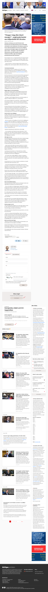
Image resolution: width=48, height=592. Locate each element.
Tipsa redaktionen (16, 254)
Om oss (42, 573)
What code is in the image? (18, 276)
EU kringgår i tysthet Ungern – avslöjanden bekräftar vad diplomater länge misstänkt (23, 472)
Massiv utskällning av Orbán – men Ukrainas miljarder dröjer (22, 490)
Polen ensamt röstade (41, 332)
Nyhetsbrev (36, 571)
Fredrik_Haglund (14, 249)
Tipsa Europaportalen (38, 573)
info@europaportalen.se (29, 571)
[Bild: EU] (8, 336)
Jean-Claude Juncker (36, 481)
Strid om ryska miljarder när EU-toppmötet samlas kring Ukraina (39, 368)
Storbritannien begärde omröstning (38, 322)
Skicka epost (14, 248)
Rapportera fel (8, 254)
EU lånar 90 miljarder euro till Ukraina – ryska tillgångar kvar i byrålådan (39, 362)
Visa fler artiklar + (38, 370)
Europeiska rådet (37, 441)
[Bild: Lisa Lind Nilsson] (8, 491)
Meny (43, 10)
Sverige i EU (18, 10)
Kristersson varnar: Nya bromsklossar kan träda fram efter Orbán (22, 419)
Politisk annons (43, 35)
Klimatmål (22, 10)
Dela (19, 240)
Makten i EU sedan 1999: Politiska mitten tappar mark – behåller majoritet (23, 374)
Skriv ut (26, 240)
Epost (7, 261)
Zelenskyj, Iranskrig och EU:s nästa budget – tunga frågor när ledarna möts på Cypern (22, 453)
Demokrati (26, 10)
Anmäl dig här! (16, 298)
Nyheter (14, 10)
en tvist (36, 476)
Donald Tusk (35, 449)
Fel (6, 265)
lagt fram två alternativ (21, 71)
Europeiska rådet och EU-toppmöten (8, 237)
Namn (7, 257)
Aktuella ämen (41, 571)
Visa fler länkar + (38, 394)
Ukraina (18, 237)
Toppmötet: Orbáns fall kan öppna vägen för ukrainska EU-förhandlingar (23, 396)
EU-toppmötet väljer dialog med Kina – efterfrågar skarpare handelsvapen (22, 336)
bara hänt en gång (39, 346)
